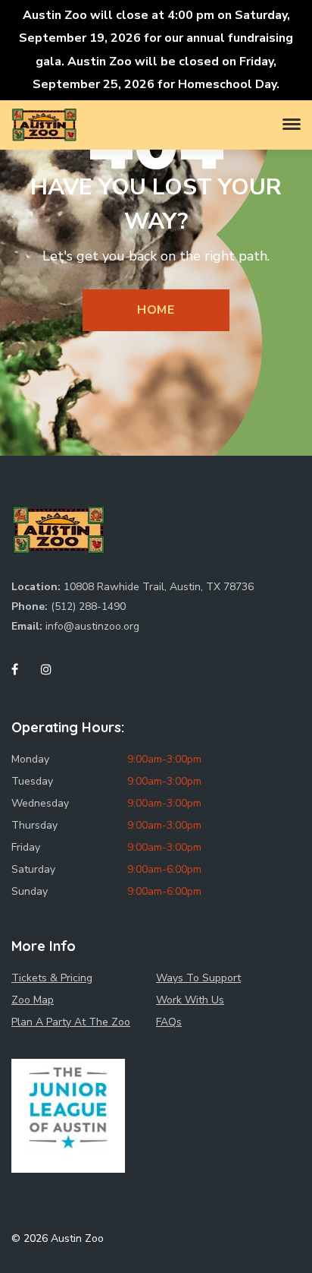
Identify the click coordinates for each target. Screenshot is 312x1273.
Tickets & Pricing (51, 978)
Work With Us (190, 1000)
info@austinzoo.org (92, 626)
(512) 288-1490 (88, 606)
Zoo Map (32, 1000)
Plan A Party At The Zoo (70, 1022)
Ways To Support (198, 978)
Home (156, 310)
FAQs (169, 1022)
